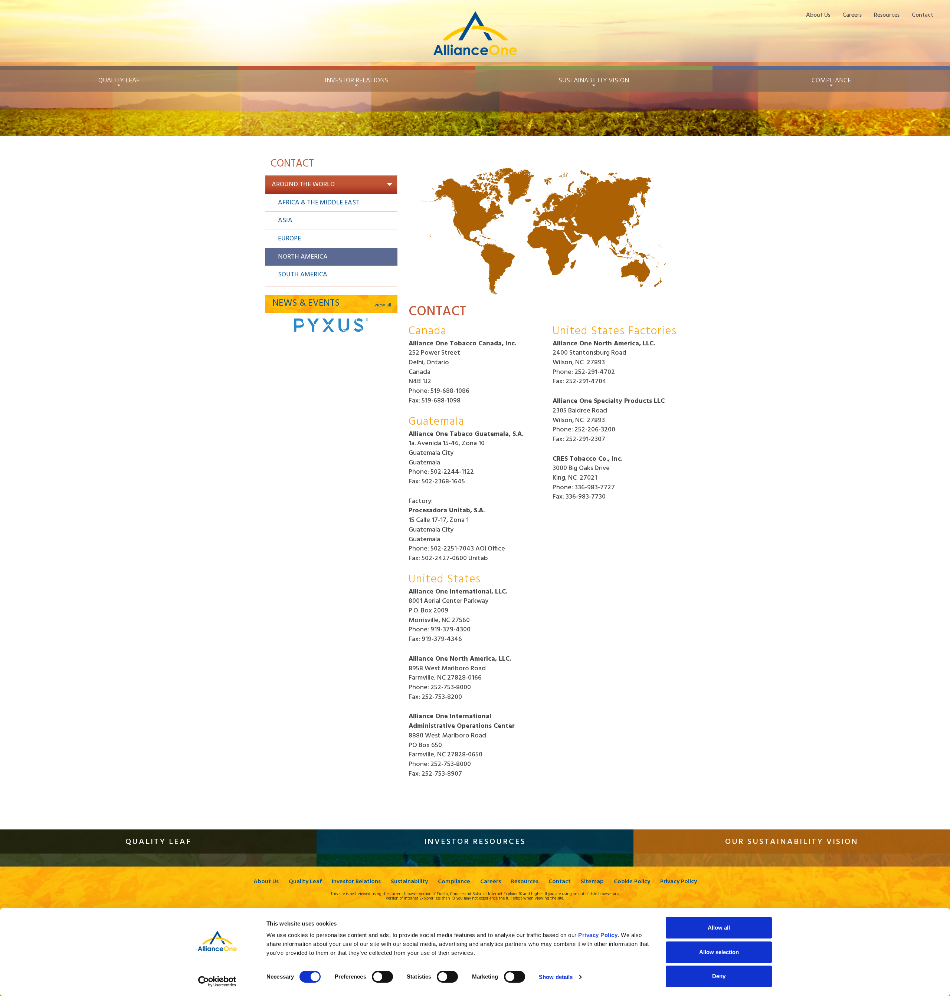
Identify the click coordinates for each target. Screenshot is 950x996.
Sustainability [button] (593, 80)
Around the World (303, 184)
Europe (289, 238)
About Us (818, 15)
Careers (852, 15)
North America (303, 257)
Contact (922, 15)
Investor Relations (356, 882)
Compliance (454, 882)
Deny (718, 976)
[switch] (382, 977)
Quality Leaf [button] (119, 80)
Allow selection (719, 952)
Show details (556, 977)
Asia (285, 220)
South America (302, 274)
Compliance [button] (831, 80)
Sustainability (409, 882)
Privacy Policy (678, 882)
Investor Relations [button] (356, 80)
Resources (887, 15)
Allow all (719, 927)
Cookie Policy (632, 882)
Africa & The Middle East (319, 202)
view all (382, 305)
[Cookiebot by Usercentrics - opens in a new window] (217, 981)
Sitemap (592, 882)
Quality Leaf (305, 882)
